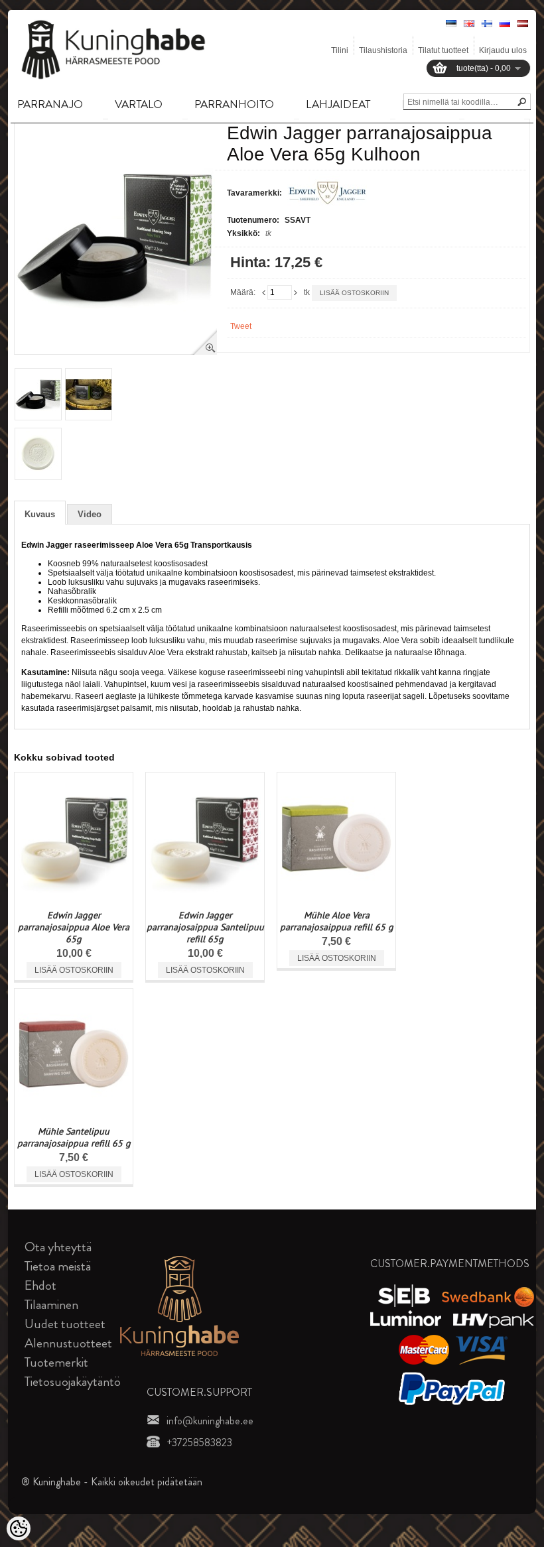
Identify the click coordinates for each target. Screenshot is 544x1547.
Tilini (339, 50)
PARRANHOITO (234, 104)
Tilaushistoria (383, 50)
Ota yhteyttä (58, 1247)
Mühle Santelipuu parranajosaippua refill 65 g (74, 1137)
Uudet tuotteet (65, 1323)
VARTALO (139, 104)
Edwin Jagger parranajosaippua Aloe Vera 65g (73, 927)
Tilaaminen (51, 1304)
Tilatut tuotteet (443, 50)
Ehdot (40, 1285)
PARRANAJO (50, 104)
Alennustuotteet (68, 1343)
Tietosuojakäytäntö (73, 1381)
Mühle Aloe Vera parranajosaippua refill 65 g (336, 921)
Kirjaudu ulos (503, 50)
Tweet (240, 326)
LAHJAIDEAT (338, 104)
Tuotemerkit (56, 1362)
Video (90, 514)
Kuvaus (40, 514)
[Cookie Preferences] (19, 1528)
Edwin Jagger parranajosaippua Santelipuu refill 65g (205, 927)
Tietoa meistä (58, 1266)
